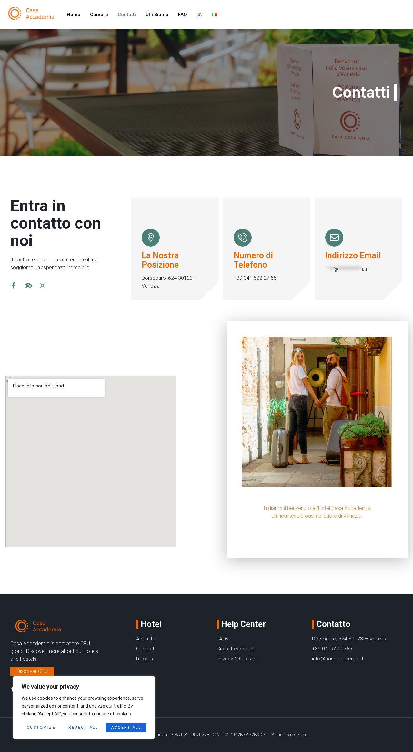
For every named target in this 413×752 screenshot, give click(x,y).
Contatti (127, 14)
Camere (99, 14)
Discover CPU (32, 671)
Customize (41, 727)
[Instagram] (42, 285)
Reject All (83, 727)
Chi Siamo (157, 14)
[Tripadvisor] (28, 285)
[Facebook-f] (13, 285)
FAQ (182, 14)
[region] (84, 707)
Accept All (126, 727)
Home (73, 14)
